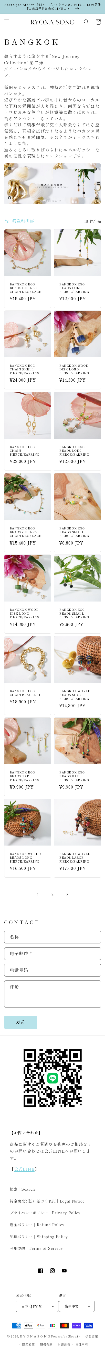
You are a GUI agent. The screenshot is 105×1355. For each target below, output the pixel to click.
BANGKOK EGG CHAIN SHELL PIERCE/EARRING (24, 369)
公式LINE (24, 1169)
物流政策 (64, 1344)
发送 (20, 1022)
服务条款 (46, 1344)
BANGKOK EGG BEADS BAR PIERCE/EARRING (24, 776)
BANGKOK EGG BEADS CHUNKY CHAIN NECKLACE (25, 288)
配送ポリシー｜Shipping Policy (39, 1236)
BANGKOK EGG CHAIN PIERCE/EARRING (24, 450)
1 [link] (38, 894)
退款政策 (91, 1336)
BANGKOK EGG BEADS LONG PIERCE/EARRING (74, 288)
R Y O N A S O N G (35, 1336)
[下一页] (67, 894)
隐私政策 (28, 1344)
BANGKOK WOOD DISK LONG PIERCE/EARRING (74, 369)
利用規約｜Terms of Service (36, 1248)
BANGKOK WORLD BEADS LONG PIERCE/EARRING (25, 857)
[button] (6, 22)
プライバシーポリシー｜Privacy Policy (45, 1212)
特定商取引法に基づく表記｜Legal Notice (47, 1201)
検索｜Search (22, 1189)
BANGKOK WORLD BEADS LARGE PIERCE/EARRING (75, 857)
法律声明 (81, 1344)
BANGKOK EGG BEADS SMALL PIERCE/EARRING (74, 532)
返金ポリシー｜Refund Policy (37, 1224)
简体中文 (71, 1306)
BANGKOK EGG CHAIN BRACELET (25, 692)
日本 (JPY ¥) (31, 1306)
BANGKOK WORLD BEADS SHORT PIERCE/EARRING (75, 694)
